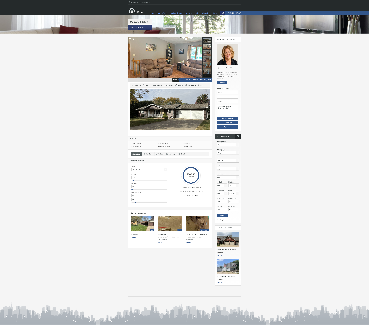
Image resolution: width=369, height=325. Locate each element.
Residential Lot (162, 234)
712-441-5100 (228, 68)
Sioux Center (140, 27)
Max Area (233, 198)
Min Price (219, 166)
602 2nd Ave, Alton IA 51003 (226, 276)
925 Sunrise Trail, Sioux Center (226, 249)
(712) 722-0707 (234, 13)
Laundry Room (137, 146)
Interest (133, 174)
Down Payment (136, 192)
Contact (215, 13)
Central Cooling (137, 143)
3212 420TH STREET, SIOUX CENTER (197, 234)
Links (197, 13)
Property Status (221, 141)
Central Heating (163, 143)
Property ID (231, 206)
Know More (222, 82)
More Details (134, 234)
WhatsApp (172, 154)
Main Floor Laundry (164, 146)
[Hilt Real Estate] (136, 11)
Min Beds (219, 182)
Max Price (220, 174)
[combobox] (149, 169)
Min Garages (220, 190)
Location (219, 158)
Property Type (221, 150)
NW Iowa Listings (176, 13)
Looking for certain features (226, 220)
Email (183, 154)
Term (133, 166)
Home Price (134, 183)
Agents (189, 13)
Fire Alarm (187, 143)
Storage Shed (188, 146)
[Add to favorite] (130, 39)
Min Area (221, 198)
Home (152, 13)
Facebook (149, 154)
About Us (205, 13)
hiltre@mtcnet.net (144, 2)
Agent (230, 190)
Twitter (160, 154)
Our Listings (162, 13)
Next (200, 57)
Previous (130, 57)
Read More (220, 252)
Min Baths (231, 182)
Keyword (219, 206)
